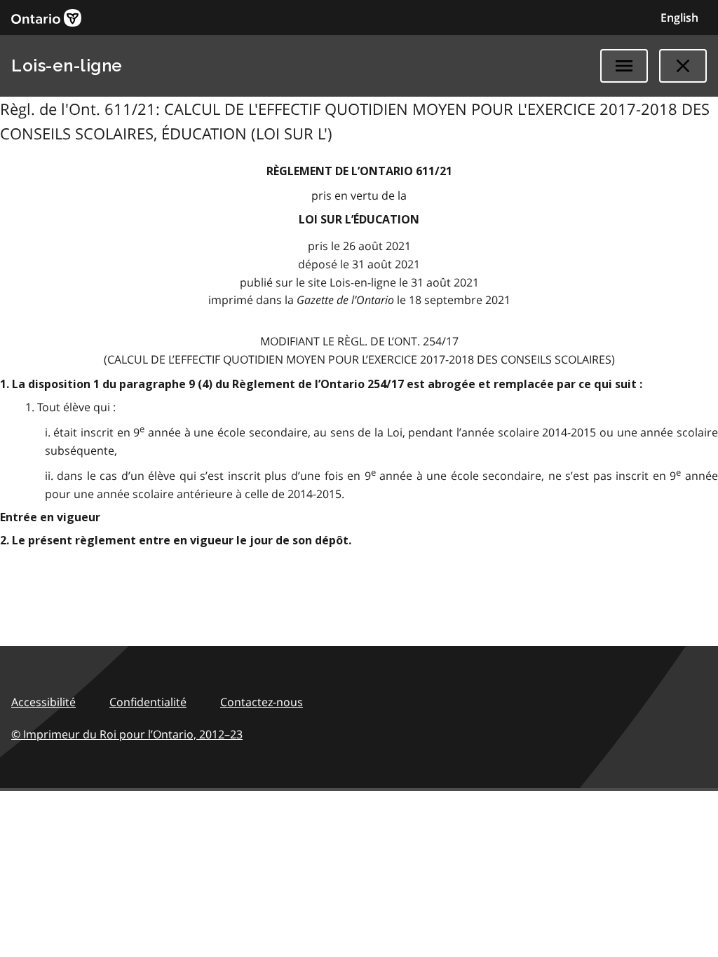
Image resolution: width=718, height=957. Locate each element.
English (679, 17)
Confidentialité (148, 702)
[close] (683, 66)
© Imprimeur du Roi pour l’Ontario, (127, 734)
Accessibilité (43, 702)
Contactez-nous (261, 702)
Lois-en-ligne (67, 65)
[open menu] (624, 66)
